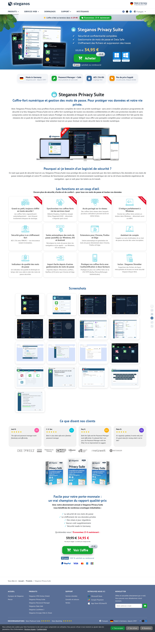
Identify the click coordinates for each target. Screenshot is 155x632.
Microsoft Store (96, 596)
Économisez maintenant (97, 18)
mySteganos (83, 11)
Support (65, 11)
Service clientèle (71, 596)
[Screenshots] (152, 318)
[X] (127, 12)
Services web (30, 11)
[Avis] (152, 322)
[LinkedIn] (131, 12)
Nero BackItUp (57, 621)
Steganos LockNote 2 (36, 609)
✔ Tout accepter (117, 628)
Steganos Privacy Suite (37, 599)
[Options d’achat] (152, 326)
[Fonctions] (152, 314)
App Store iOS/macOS (99, 603)
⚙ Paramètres (146, 628)
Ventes (67, 603)
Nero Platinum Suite (33, 621)
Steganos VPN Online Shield (39, 596)
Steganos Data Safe (36, 606)
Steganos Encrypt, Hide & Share (40, 613)
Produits (12, 11)
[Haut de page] (152, 306)
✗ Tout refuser (132, 628)
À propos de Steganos (16, 596)
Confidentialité (42, 629)
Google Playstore (97, 600)
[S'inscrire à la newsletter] (145, 606)
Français (140, 11)
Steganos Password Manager (39, 603)
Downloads (50, 11)
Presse (10, 599)
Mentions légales (30, 629)
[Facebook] (123, 12)
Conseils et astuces (72, 599)
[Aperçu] (152, 310)
